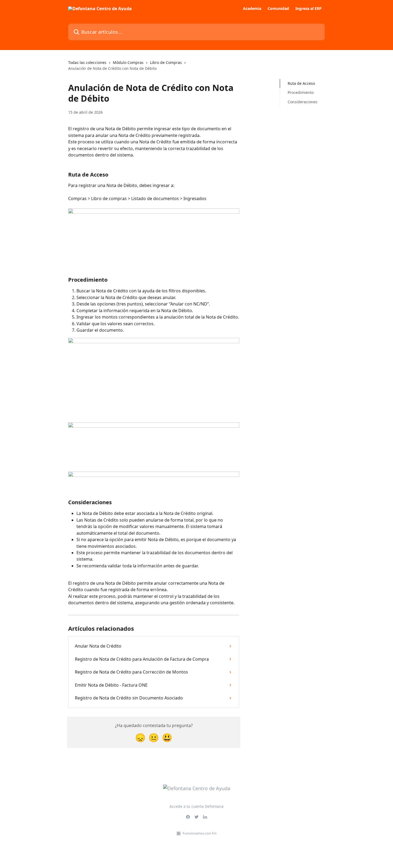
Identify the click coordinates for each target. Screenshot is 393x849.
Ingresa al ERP (308, 8)
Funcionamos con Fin (200, 833)
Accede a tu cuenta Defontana (196, 806)
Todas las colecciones (87, 62)
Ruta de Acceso (301, 83)
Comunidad (278, 8)
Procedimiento (301, 92)
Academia (252, 8)
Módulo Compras (128, 62)
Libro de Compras (166, 62)
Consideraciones (302, 101)
